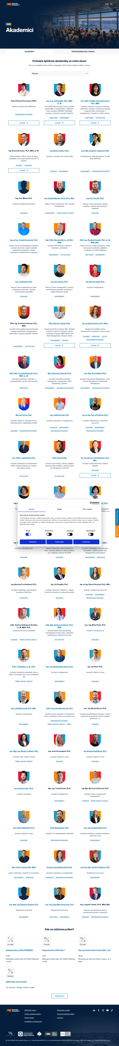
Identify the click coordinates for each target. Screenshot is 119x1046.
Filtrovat (35, 73)
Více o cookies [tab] (87, 509)
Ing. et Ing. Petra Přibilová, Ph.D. (95, 415)
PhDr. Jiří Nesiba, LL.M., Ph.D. (23, 667)
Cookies (60, 1018)
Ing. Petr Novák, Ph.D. (59, 282)
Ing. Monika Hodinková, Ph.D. (95, 751)
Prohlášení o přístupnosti (33, 1021)
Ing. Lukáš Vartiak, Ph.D (59, 415)
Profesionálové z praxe (83, 52)
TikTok (112, 1010)
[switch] (49, 534)
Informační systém (63, 1010)
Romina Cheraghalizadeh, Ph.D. (59, 867)
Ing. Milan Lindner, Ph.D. (59, 151)
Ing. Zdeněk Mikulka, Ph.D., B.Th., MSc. (59, 198)
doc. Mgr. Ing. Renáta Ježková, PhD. (23, 751)
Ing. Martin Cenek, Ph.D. (95, 282)
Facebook (98, 1010)
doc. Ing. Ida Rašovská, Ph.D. (95, 828)
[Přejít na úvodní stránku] (13, 4)
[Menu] (107, 4)
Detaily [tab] (59, 509)
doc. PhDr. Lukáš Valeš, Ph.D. (23, 458)
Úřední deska (29, 1018)
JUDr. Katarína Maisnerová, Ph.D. (59, 708)
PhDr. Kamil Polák (59, 458)
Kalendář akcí (59, 996)
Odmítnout (32, 542)
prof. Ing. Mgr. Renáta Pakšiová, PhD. (95, 867)
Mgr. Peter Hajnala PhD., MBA (24, 867)
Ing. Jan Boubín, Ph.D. (23, 282)
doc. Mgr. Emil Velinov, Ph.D (95, 373)
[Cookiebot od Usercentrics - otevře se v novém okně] (91, 503)
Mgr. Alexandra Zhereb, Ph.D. (59, 373)
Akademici (29, 52)
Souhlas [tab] (31, 509)
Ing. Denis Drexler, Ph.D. (23, 788)
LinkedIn (22, 123)
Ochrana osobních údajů (65, 1014)
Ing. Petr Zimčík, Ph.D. (95, 198)
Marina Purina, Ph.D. (24, 415)
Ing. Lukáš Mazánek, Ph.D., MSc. (24, 708)
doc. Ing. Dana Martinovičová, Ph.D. (59, 905)
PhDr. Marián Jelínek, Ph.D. (59, 323)
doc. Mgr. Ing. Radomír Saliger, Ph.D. (23, 905)
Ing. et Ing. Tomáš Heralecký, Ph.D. (24, 240)
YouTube (107, 1010)
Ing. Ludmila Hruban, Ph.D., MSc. (95, 323)
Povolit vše (86, 542)
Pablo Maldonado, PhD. (59, 828)
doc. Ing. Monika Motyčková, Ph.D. (59, 667)
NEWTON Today (30, 1010)
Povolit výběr (59, 542)
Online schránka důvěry (33, 1014)
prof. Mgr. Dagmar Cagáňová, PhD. (95, 151)
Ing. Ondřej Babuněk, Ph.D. (23, 828)
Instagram (103, 1010)
